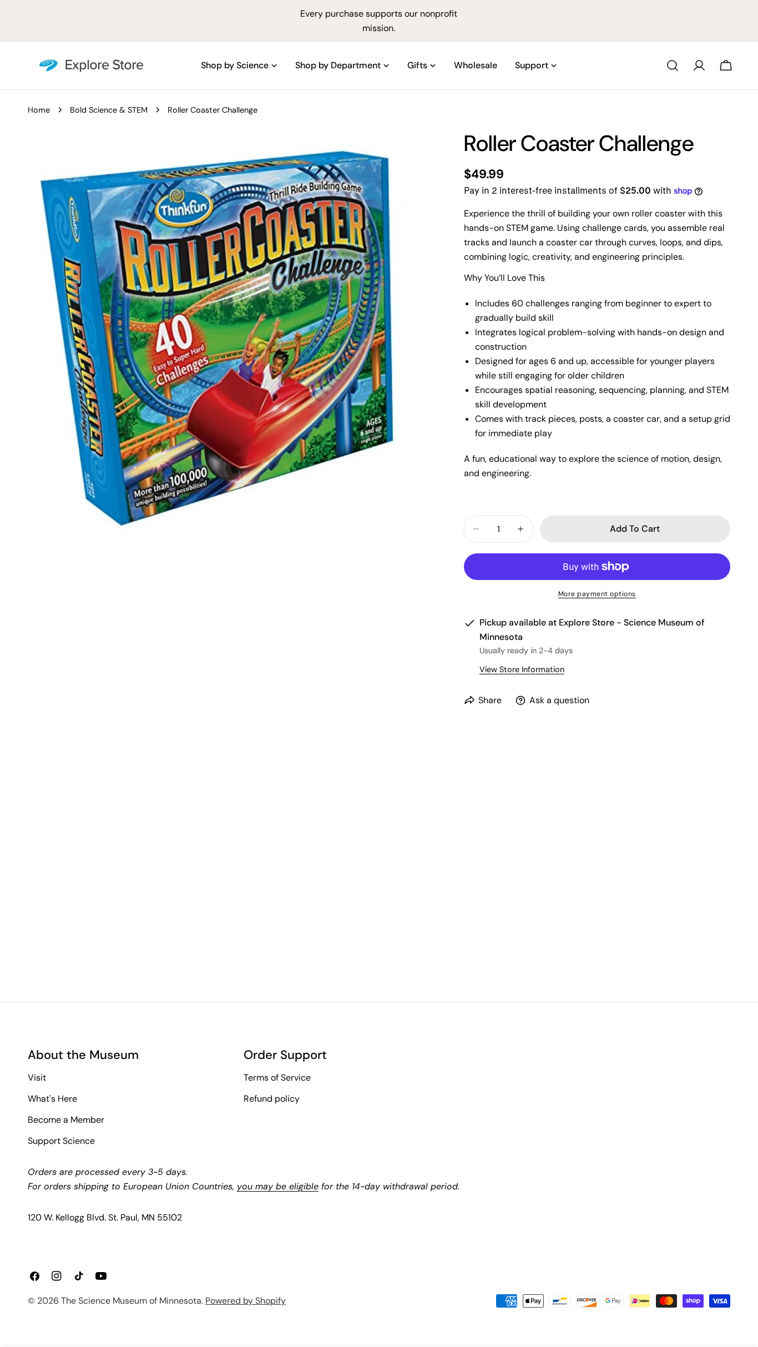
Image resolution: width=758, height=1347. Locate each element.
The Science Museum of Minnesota (131, 1300)
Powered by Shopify (245, 1300)
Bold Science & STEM (109, 110)
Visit (37, 1077)
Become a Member (66, 1120)
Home (39, 110)
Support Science (61, 1141)
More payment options (597, 593)
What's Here (52, 1098)
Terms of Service (277, 1077)
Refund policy (272, 1098)
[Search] (672, 65)
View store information (521, 669)
